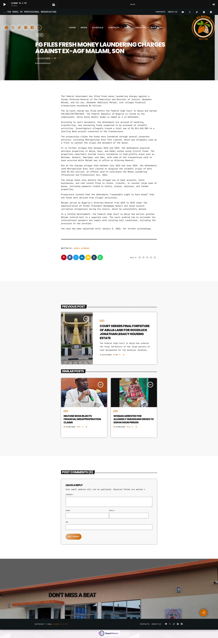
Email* (112, 511)
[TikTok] (197, 12)
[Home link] (203, 27)
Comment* (69, 495)
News (102, 320)
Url (67, 522)
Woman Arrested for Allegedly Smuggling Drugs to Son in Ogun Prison (133, 419)
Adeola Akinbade (81, 248)
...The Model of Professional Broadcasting (29, 11)
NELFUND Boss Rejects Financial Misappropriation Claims (82, 419)
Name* (68, 511)
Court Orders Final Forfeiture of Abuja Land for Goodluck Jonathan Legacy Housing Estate (124, 332)
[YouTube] (183, 12)
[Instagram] (204, 12)
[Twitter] (190, 12)
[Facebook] (211, 12)
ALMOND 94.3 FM (60, 624)
